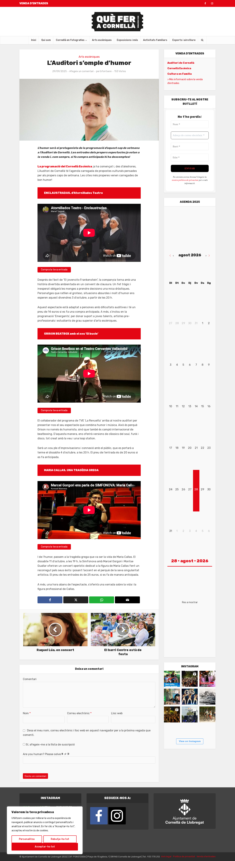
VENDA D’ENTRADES (33, 3)
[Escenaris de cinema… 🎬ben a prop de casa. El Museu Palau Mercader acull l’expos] (207, 697)
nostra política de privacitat (185, 180)
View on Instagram (190, 741)
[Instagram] (117, 815)
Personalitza (27, 839)
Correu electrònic (79, 713)
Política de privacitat (184, 856)
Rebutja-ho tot (60, 839)
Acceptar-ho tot (45, 846)
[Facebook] (99, 815)
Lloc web (116, 713)
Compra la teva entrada (54, 269)
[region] (45, 830)
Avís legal (166, 856)
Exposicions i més (127, 40)
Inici (33, 40)
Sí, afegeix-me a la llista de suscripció (50, 744)
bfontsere (106, 71)
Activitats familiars (155, 40)
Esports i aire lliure (183, 40)
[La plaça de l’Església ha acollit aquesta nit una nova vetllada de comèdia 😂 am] (172, 714)
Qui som (46, 40)
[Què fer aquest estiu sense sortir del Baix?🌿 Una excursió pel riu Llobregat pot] (207, 714)
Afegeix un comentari (81, 71)
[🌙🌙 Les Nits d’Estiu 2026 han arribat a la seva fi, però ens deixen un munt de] (190, 679)
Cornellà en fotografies (70, 40)
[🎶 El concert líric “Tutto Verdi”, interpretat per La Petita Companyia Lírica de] (172, 697)
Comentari (29, 679)
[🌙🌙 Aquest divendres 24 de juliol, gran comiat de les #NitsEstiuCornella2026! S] (190, 697)
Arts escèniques (102, 40)
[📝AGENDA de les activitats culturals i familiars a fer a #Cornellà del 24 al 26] (207, 679)
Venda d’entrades (206, 856)
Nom (27, 713)
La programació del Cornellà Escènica (65, 166)
